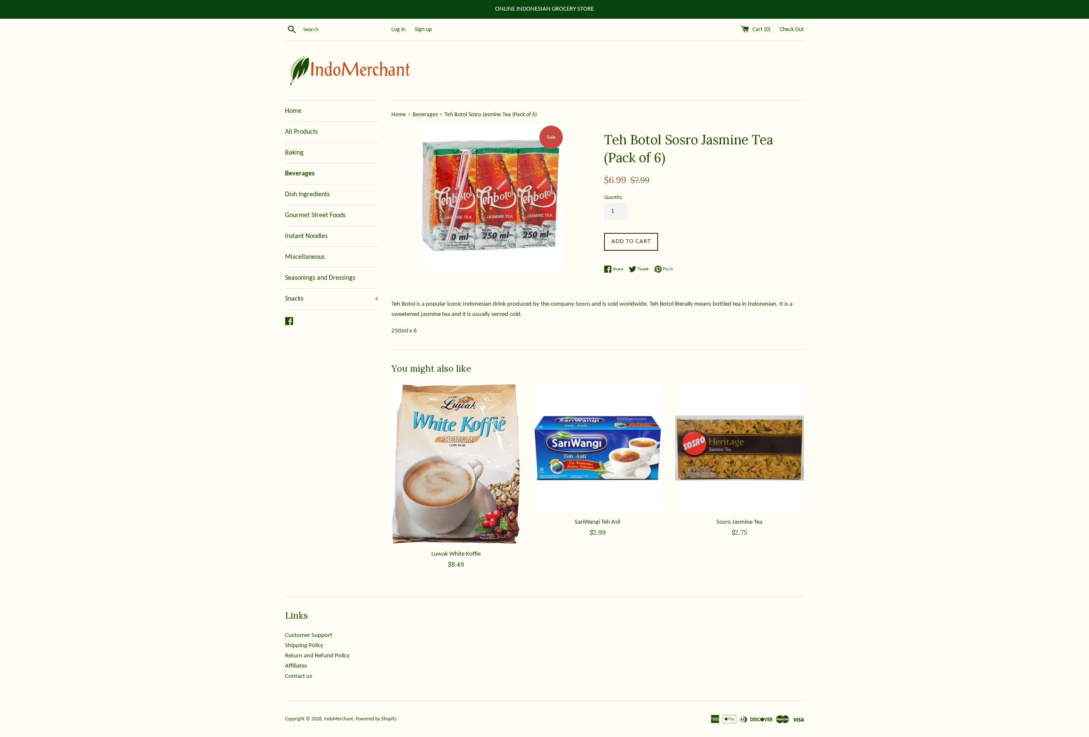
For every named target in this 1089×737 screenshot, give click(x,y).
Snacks (332, 298)
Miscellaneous (305, 257)
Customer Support (308, 635)
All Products (301, 132)
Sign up (423, 29)
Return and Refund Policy (317, 656)
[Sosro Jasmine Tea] (739, 448)
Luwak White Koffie (456, 554)
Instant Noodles (306, 236)
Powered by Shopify (376, 719)
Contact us (298, 676)
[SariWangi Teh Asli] (597, 448)
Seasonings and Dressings (320, 278)
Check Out (792, 29)
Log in (398, 29)
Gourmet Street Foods (315, 215)
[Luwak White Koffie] (455, 464)
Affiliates (296, 666)
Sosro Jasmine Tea (739, 522)
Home (293, 111)
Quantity (613, 197)
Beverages (299, 173)
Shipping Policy (304, 645)
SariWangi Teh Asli (597, 522)
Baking (294, 152)
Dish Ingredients (307, 194)
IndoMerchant (338, 719)
